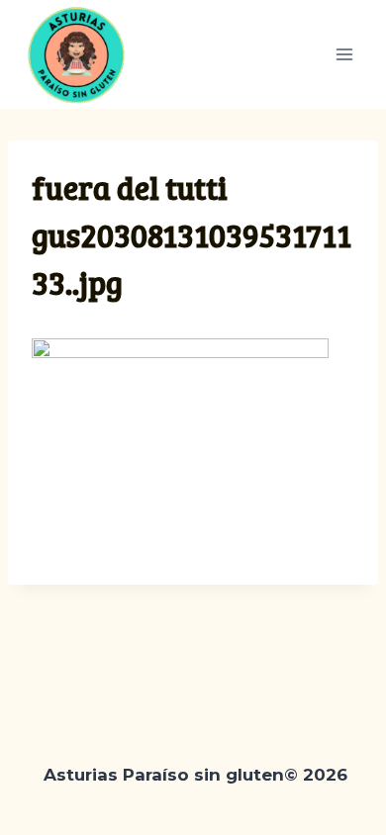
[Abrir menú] (344, 54)
